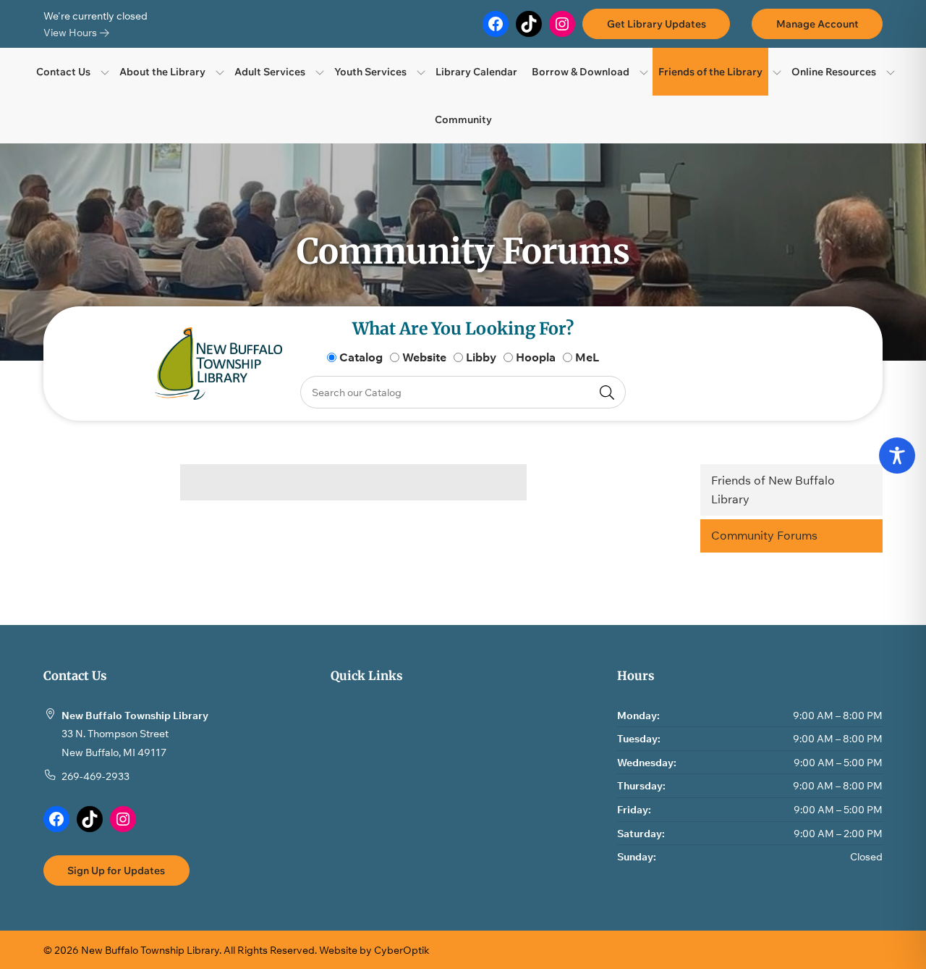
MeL (587, 357)
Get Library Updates (656, 23)
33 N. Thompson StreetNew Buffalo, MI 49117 (115, 742)
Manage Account (817, 23)
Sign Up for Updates (116, 870)
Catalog (361, 357)
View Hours (71, 32)
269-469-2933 (95, 776)
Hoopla (536, 357)
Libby (481, 357)
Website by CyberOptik (374, 950)
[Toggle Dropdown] (105, 71)
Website (424, 357)
